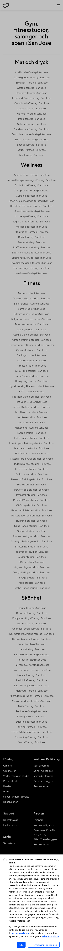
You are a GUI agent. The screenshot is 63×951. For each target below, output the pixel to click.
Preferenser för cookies (44, 944)
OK (21, 944)
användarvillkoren (20, 933)
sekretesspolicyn (50, 936)
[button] (57, 860)
